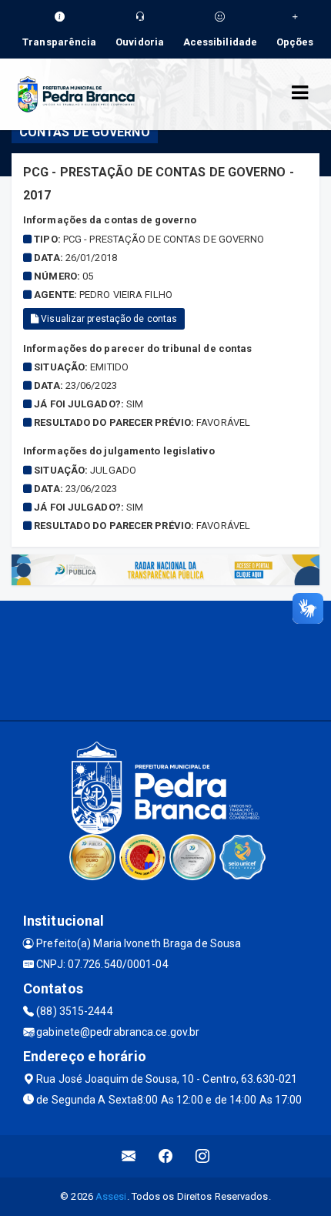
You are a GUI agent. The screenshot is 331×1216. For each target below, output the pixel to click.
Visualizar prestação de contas (107, 318)
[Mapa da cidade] (165, 658)
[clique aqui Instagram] (202, 1156)
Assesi (111, 1196)
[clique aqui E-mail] (128, 1156)
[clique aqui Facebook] (165, 1156)
